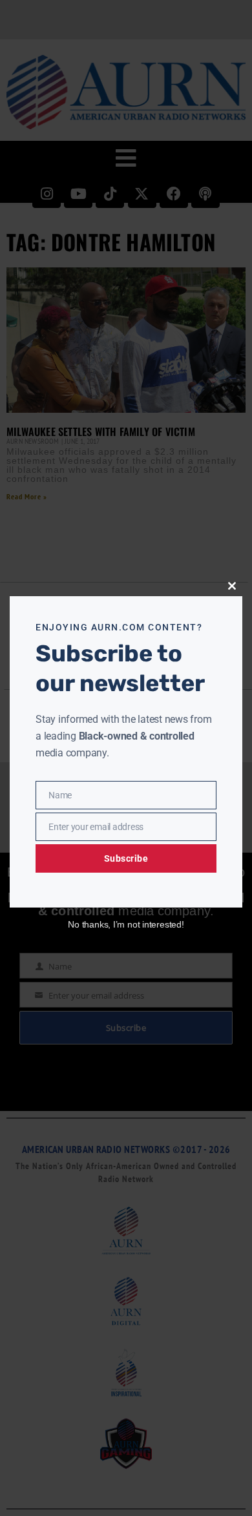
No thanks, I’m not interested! (126, 924)
